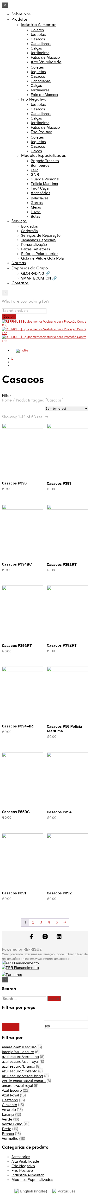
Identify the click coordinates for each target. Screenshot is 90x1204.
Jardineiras (40, 52)
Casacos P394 (59, 811)
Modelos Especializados (43, 156)
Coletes (37, 29)
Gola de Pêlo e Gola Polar (43, 258)
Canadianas (41, 43)
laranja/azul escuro (18, 1051)
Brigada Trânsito (45, 160)
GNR (35, 174)
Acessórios (40, 193)
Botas (35, 216)
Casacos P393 (14, 483)
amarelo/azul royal (17, 1085)
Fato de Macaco (44, 94)
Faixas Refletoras (35, 249)
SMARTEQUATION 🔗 (39, 278)
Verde (7, 1119)
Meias (36, 207)
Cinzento (9, 1104)
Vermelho (10, 1138)
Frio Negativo (33, 99)
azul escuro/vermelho (20, 1056)
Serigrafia (29, 230)
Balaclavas (39, 198)
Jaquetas (38, 34)
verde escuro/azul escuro (24, 1080)
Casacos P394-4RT (18, 726)
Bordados (29, 226)
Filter (11, 1027)
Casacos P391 (59, 483)
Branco (8, 1133)
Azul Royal (10, 1095)
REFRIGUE (33, 949)
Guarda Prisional (45, 179)
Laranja (8, 1114)
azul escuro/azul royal (20, 1061)
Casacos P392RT (62, 564)
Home (7, 400)
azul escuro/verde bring (22, 1075)
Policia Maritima (44, 183)
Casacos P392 (59, 893)
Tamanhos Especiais (38, 239)
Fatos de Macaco (45, 57)
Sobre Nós (21, 14)
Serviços (19, 221)
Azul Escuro (12, 1090)
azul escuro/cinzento (19, 1071)
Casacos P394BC (17, 564)
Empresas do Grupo (30, 268)
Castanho (10, 1099)
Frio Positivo (41, 132)
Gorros (37, 202)
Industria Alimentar (38, 25)
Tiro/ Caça (39, 188)
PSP (34, 169)
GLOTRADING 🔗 (35, 273)
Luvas (36, 211)
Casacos (38, 39)
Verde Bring (12, 1123)
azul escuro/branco (18, 1066)
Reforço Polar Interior (39, 253)
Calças (36, 48)
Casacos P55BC (16, 811)
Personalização (34, 244)
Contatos (20, 283)
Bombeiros (40, 165)
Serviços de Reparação (40, 235)
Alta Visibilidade (46, 62)
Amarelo (9, 1109)
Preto (6, 1128)
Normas (19, 263)
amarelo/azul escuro (19, 1047)
